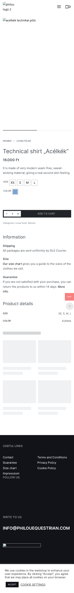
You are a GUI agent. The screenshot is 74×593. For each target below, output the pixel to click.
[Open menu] (59, 6)
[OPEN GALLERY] (37, 72)
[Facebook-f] (5, 492)
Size (5, 181)
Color (7, 190)
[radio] (12, 183)
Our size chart (12, 264)
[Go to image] (20, 130)
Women (7, 141)
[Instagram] (13, 492)
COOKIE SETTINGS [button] (32, 584)
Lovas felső (24, 141)
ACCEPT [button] (12, 584)
